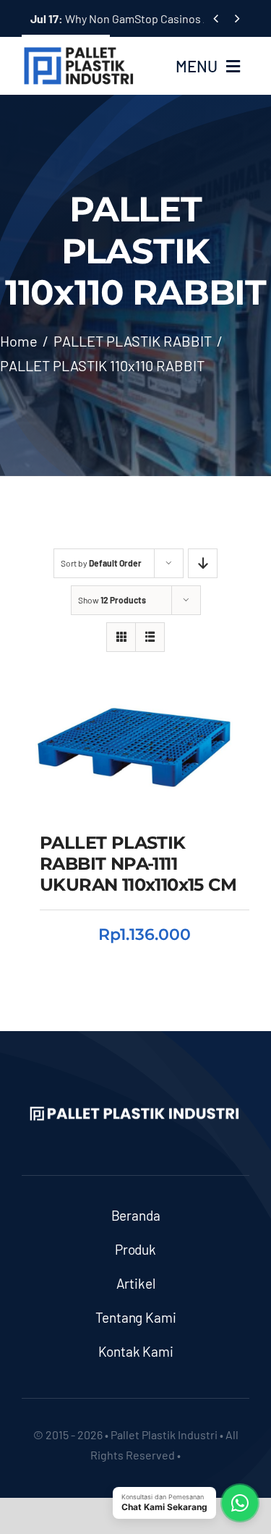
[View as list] (150, 637)
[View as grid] (121, 637)
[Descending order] (203, 563)
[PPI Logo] (79, 52)
